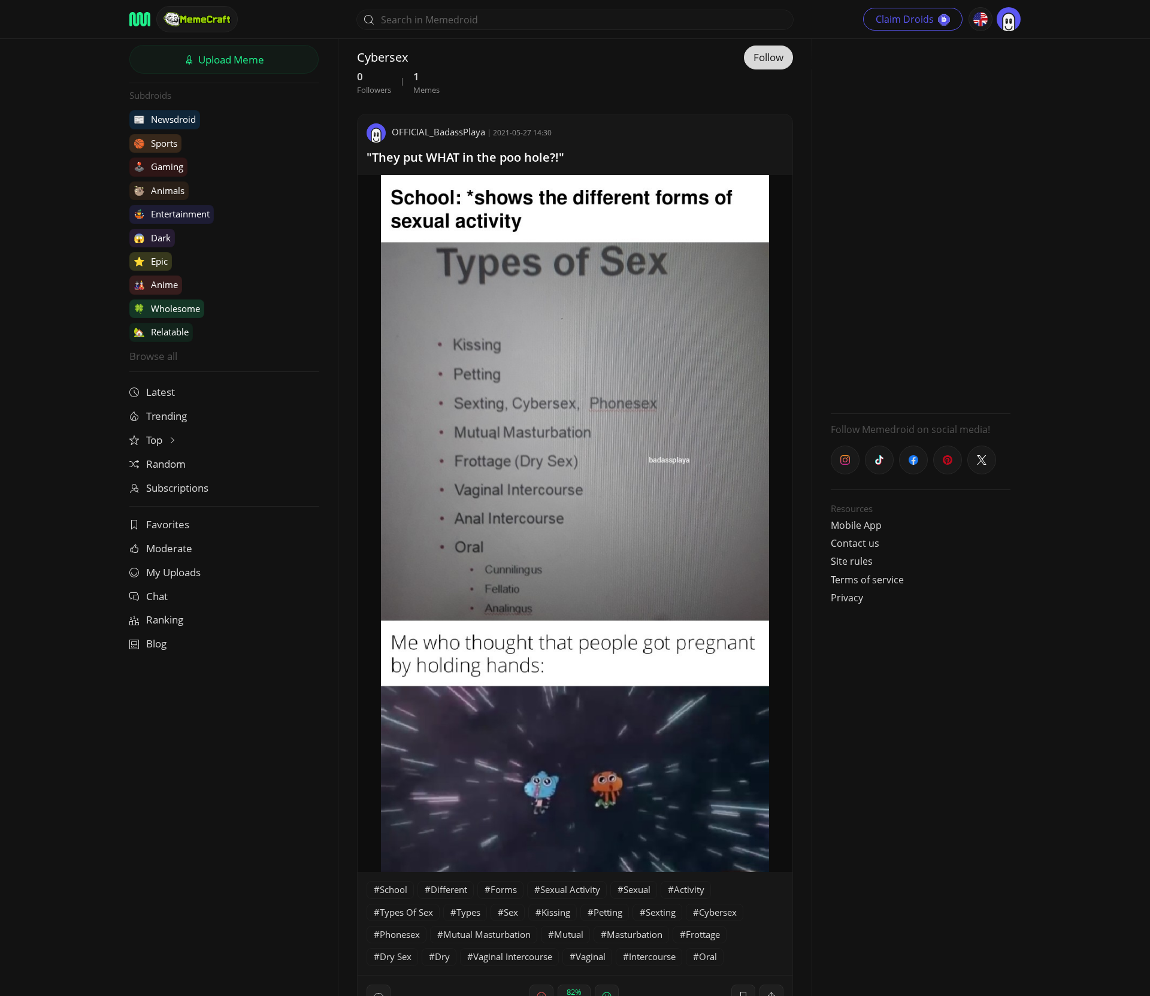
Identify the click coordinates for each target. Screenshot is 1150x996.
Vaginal (591, 956)
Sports (155, 143)
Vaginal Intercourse (512, 956)
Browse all (153, 356)
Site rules (852, 561)
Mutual (568, 934)
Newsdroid (165, 119)
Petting (608, 912)
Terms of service (867, 579)
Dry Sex (395, 956)
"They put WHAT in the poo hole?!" (465, 157)
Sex (511, 912)
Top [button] (155, 440)
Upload (230, 59)
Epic (151, 261)
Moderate (169, 548)
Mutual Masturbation (487, 934)
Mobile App (856, 525)
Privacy (847, 597)
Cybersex (718, 912)
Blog (156, 643)
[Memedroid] (139, 19)
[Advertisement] (920, 224)
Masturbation (634, 934)
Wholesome (167, 308)
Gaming (158, 166)
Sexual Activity (570, 889)
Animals (159, 190)
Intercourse (652, 956)
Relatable (161, 332)
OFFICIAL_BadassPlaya (438, 132)
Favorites (167, 524)
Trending (166, 416)
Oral (708, 956)
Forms (504, 889)
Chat (157, 596)
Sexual (637, 889)
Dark (152, 238)
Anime (156, 284)
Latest (160, 392)
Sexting (661, 912)
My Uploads (173, 572)
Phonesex (400, 934)
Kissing (555, 912)
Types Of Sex (406, 912)
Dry (442, 956)
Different (449, 889)
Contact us (855, 543)
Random (166, 464)
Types (468, 912)
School (393, 889)
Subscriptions (177, 488)
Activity (689, 889)
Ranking (164, 619)
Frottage (703, 934)
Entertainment (172, 214)
